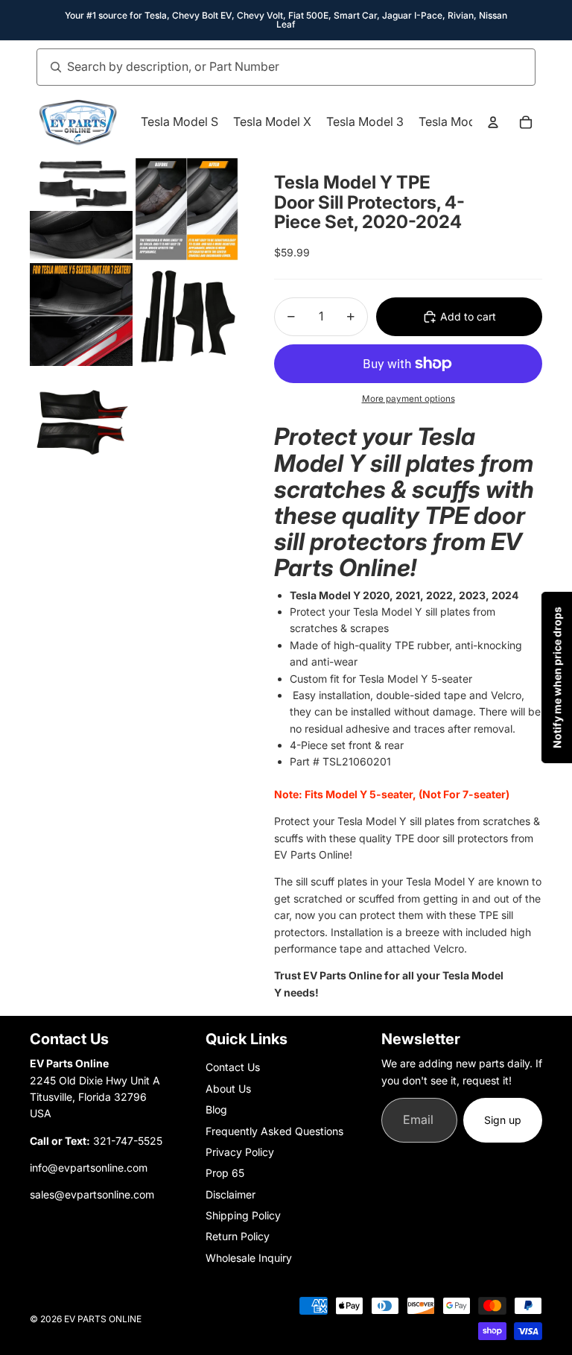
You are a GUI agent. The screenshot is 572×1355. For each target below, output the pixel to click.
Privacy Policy (240, 1152)
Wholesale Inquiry (249, 1257)
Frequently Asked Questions (274, 1131)
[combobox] (269, 67)
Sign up (502, 1120)
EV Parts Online (103, 1318)
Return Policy (238, 1236)
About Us (228, 1088)
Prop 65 (225, 1172)
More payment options (408, 399)
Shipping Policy (243, 1215)
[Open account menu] (493, 122)
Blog (216, 1109)
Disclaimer (230, 1194)
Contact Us (233, 1067)
